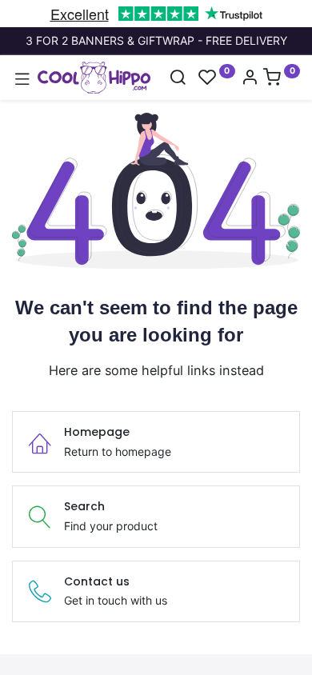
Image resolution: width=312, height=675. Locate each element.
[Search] (177, 79)
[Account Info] (249, 79)
